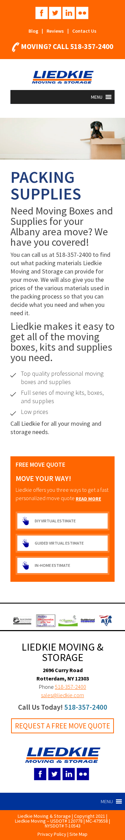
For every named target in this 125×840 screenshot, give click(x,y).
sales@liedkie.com (62, 695)
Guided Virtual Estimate (59, 543)
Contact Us (84, 31)
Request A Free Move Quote (62, 726)
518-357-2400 (91, 46)
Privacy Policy (52, 834)
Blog (33, 31)
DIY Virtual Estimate (55, 520)
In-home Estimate (52, 565)
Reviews (55, 31)
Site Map (78, 834)
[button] (96, 97)
